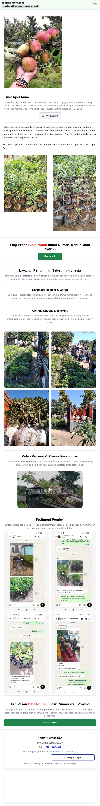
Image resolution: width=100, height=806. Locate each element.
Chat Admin (50, 256)
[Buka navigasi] (95, 4)
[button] (50, 115)
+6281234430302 (53, 747)
